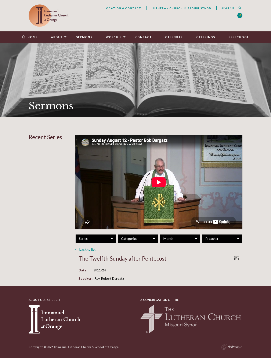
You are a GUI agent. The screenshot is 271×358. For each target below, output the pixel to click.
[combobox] (229, 8)
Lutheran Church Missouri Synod (181, 8)
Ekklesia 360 (231, 347)
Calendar (174, 37)
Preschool (239, 37)
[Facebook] (239, 15)
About (57, 37)
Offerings (205, 37)
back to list (87, 249)
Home (33, 37)
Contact (143, 37)
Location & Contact (123, 8)
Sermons (84, 37)
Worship (114, 37)
